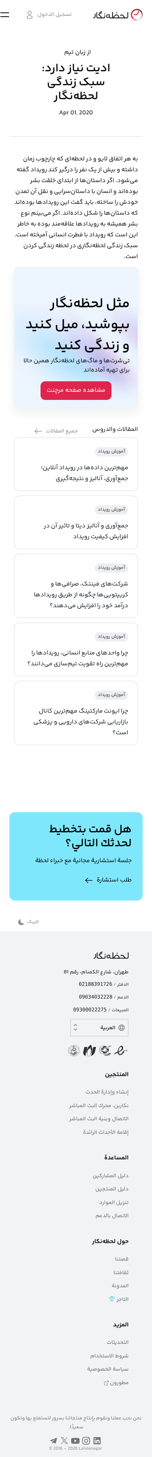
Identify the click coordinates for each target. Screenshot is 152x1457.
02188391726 (95, 984)
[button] (48, 14)
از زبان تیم (77, 52)
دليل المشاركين (110, 1176)
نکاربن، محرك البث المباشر (99, 1106)
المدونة (120, 1286)
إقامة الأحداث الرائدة (106, 1132)
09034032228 (95, 997)
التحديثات (118, 1342)
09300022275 (90, 1010)
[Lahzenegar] (117, 15)
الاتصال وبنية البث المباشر (99, 1119)
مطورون (119, 1383)
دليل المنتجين (112, 1189)
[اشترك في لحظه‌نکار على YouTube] (75, 1440)
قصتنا (122, 1259)
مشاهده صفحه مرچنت (76, 390)
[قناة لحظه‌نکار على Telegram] (53, 1440)
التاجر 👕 (118, 1299)
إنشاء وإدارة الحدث (107, 1092)
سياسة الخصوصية (108, 1369)
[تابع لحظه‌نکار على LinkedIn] (97, 1440)
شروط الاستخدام (109, 1356)
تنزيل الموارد (114, 1203)
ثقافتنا (121, 1273)
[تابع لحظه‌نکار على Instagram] (86, 1440)
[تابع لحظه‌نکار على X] (64, 1440)
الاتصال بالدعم (112, 1216)
